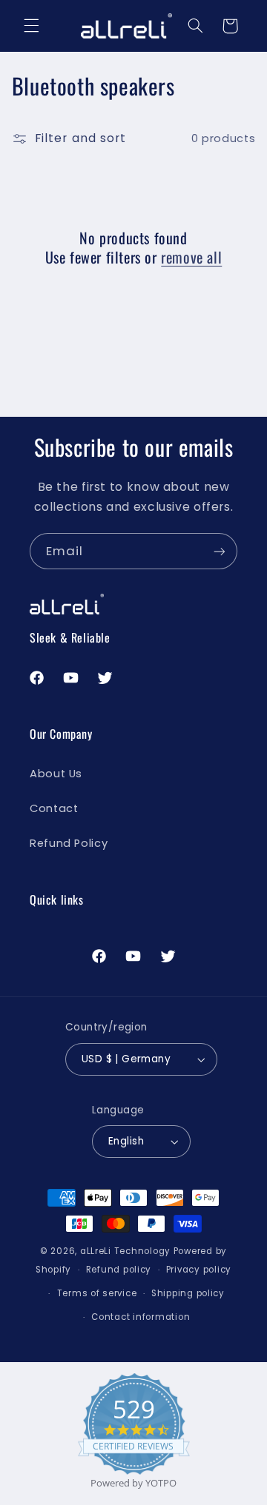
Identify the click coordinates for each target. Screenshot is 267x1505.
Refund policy (119, 1270)
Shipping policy (188, 1293)
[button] (31, 26)
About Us (56, 773)
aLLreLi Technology (125, 1251)
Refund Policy (69, 843)
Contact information (140, 1317)
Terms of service (97, 1293)
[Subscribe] (219, 551)
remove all (191, 257)
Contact (54, 808)
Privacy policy (198, 1270)
